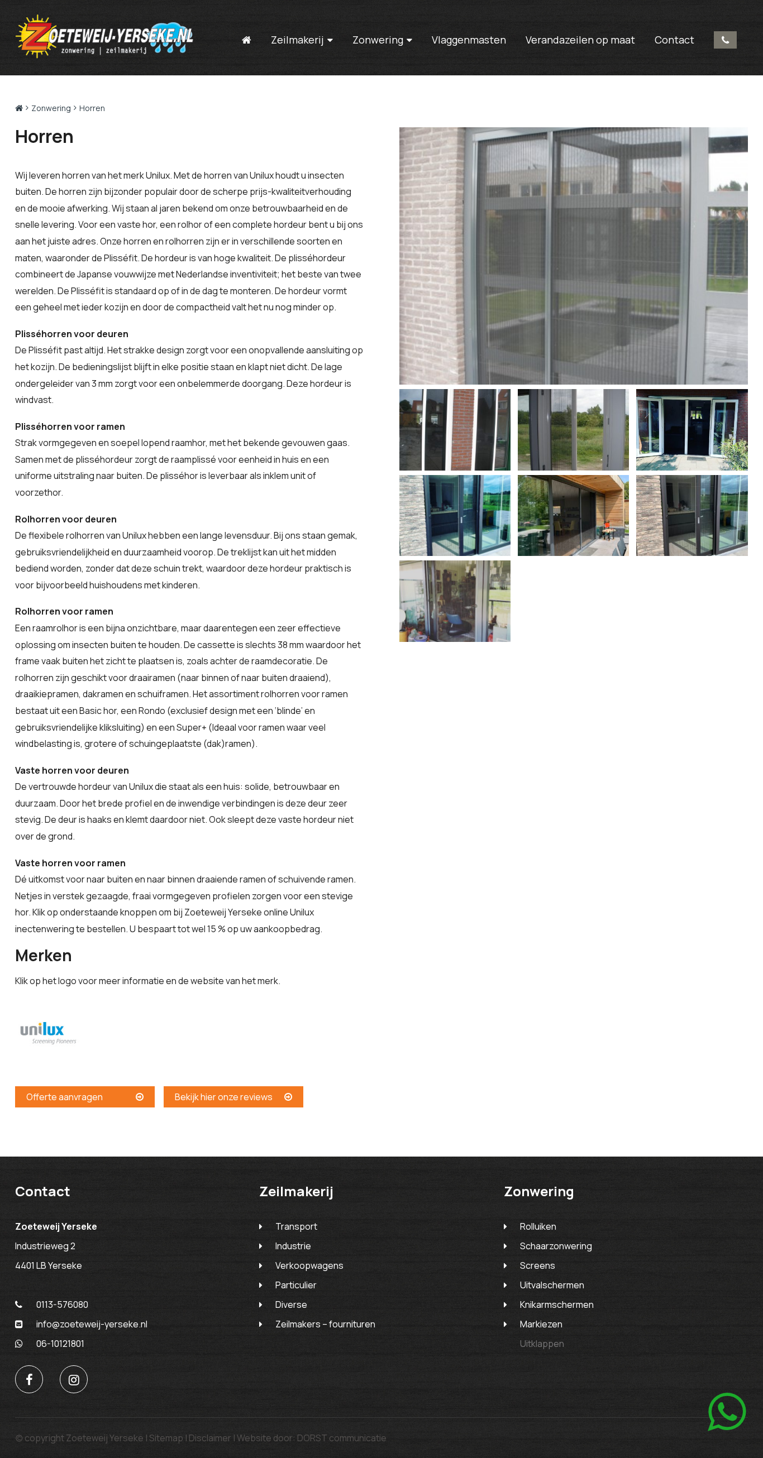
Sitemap (166, 1438)
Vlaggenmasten (469, 39)
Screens (537, 1265)
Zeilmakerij (297, 39)
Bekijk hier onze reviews (224, 1097)
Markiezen (541, 1324)
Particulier (296, 1285)
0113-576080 (725, 40)
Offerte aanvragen (64, 1097)
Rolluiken (538, 1226)
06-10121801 (60, 1343)
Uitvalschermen (552, 1285)
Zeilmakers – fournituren (325, 1324)
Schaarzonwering (556, 1246)
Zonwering (377, 39)
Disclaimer (210, 1438)
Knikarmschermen (557, 1304)
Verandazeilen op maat (580, 39)
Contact (674, 39)
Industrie (293, 1246)
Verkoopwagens (309, 1265)
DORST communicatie (342, 1438)
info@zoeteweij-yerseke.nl (91, 1324)
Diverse (291, 1304)
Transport (296, 1226)
